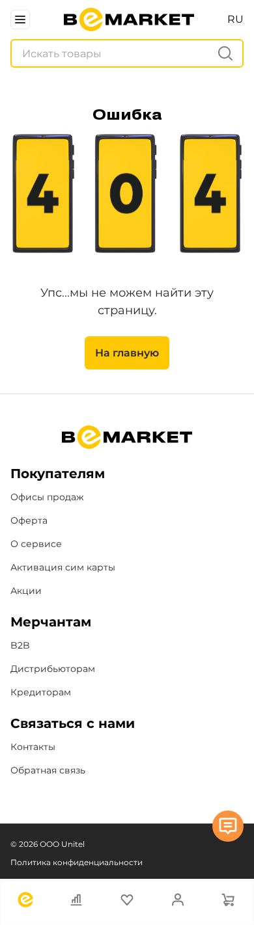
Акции (26, 591)
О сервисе (36, 544)
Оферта (29, 520)
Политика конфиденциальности (76, 862)
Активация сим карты (62, 567)
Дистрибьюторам (52, 669)
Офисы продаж (47, 497)
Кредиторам (40, 692)
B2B (20, 645)
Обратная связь (47, 770)
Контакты (32, 747)
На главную (127, 353)
